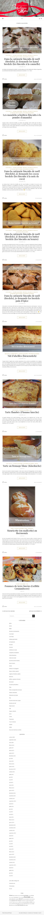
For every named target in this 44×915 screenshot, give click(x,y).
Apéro (12, 528)
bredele (29, 895)
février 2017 (11, 750)
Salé (10, 708)
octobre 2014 (12, 798)
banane (16, 895)
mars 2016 (11, 761)
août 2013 (11, 835)
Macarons (11, 676)
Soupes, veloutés (12, 711)
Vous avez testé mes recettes (15, 729)
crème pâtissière (12, 899)
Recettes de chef (12, 703)
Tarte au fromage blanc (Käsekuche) (22, 465)
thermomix (20, 905)
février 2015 (11, 787)
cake (10, 897)
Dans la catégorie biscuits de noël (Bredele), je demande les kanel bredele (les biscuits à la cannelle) (22, 61)
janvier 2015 (11, 790)
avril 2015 (11, 782)
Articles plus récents (35, 611)
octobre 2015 (12, 771)
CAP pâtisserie (12, 641)
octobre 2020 (12, 737)
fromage (10, 900)
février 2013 (11, 851)
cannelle (12, 897)
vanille (26, 905)
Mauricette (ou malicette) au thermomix (22, 532)
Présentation (11, 886)
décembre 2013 (12, 825)
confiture (31, 897)
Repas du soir (12, 705)
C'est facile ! (9, 55)
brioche (32, 895)
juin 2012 (11, 873)
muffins (13, 902)
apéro (14, 895)
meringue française (28, 900)
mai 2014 (11, 811)
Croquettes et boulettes (14, 652)
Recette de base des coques (15, 700)
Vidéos (10, 727)
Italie (16, 900)
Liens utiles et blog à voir (14, 880)
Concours (11, 647)
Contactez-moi (12, 883)
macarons (19, 900)
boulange (25, 895)
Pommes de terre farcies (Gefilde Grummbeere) (22, 587)
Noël (20, 902)
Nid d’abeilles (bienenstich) (22, 355)
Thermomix (30, 528)
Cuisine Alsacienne (17, 55)
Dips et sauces (12, 663)
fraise (30, 899)
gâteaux (13, 900)
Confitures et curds (13, 649)
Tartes (36, 463)
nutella (22, 902)
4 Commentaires (39, 259)
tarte (16, 905)
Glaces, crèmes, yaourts (14, 671)
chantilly (22, 897)
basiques (19, 895)
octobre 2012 (12, 862)
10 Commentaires (38, 198)
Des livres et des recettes (14, 660)
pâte (18, 903)
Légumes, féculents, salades (14, 673)
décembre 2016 (12, 755)
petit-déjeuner (27, 902)
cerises (20, 897)
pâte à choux (30, 903)
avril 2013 (11, 846)
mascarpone (23, 900)
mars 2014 (11, 817)
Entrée (10, 665)
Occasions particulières (16, 56)
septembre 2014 (12, 801)
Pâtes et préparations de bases (15, 689)
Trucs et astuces (12, 721)
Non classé (11, 681)
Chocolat (11, 644)
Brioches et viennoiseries (11, 353)
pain (24, 902)
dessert (21, 899)
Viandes (10, 724)
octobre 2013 (12, 830)
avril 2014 (11, 814)
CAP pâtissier (16, 897)
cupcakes (17, 899)
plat (31, 902)
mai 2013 (11, 843)
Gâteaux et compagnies (14, 668)
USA (24, 905)
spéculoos (13, 905)
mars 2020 (11, 742)
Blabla (10, 628)
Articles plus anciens (9, 611)
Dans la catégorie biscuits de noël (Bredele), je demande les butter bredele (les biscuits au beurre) (22, 236)
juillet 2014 (11, 806)
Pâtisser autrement (13, 692)
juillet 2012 (11, 870)
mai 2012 (11, 875)
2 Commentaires (39, 431)
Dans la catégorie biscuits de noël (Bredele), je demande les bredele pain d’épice (22, 298)
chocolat (27, 897)
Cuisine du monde (12, 657)
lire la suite (22, 75)
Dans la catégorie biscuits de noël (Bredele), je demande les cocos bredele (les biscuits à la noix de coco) (22, 175)
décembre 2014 (12, 793)
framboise (33, 899)
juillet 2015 (11, 774)
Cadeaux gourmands (13, 639)
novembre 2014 (12, 795)
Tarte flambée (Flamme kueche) (22, 412)
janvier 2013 (11, 854)
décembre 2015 (12, 769)
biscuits (22, 895)
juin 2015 (11, 777)
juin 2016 (11, 758)
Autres (10, 626)
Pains (25, 528)
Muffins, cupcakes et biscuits (30, 55)
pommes (13, 903)
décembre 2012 (12, 857)
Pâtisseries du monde (28, 56)
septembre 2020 (12, 739)
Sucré (10, 713)
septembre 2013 (12, 833)
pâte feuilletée (21, 903)
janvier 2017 (11, 753)
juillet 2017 (11, 747)
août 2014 (11, 803)
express (27, 899)
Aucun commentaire (38, 79)
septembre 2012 (12, 865)
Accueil (10, 888)
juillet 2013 (11, 838)
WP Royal (9, 912)
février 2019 (11, 745)
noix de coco (17, 902)
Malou (5, 79)
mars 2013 (11, 849)
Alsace (11, 895)
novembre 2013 (12, 827)
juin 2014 (11, 809)
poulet (16, 903)
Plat (31, 410)
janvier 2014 (11, 822)
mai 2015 (11, 779)
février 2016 (11, 763)
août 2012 (11, 867)
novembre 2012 (12, 859)
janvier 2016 (11, 766)
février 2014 (11, 819)
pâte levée (26, 903)
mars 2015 (11, 785)
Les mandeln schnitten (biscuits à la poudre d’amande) (22, 116)
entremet (24, 899)
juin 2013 (11, 841)
